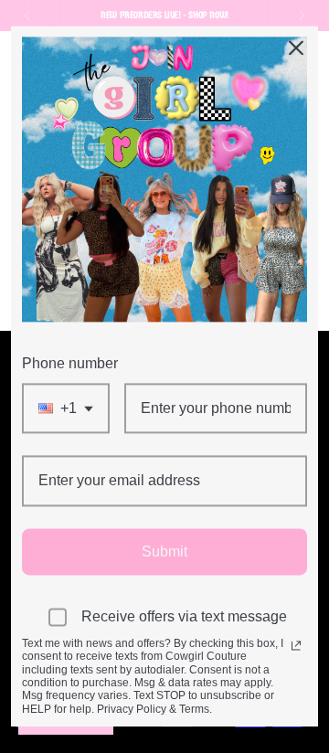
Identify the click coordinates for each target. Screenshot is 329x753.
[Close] (296, 47)
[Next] (301, 15)
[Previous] (27, 15)
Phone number (70, 363)
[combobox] (66, 409)
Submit (164, 551)
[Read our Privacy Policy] (296, 645)
